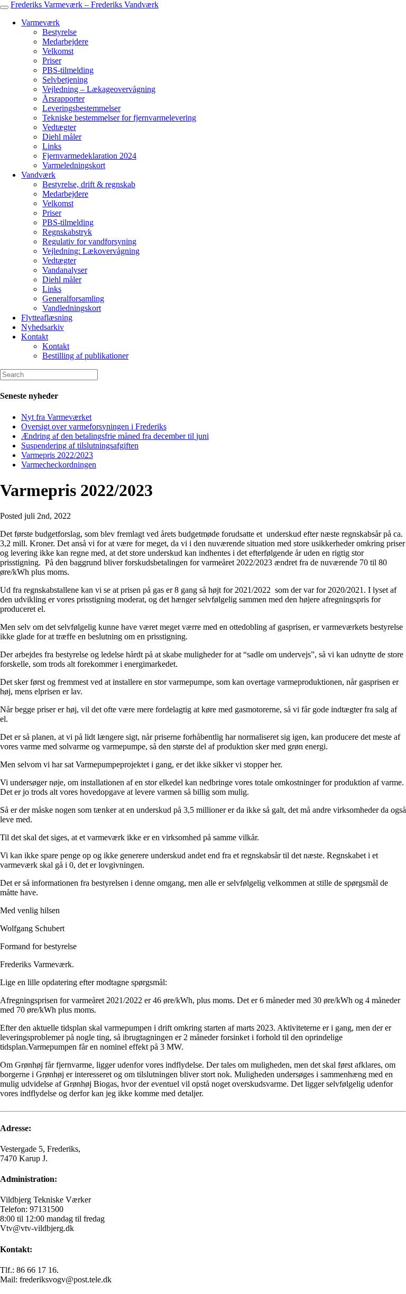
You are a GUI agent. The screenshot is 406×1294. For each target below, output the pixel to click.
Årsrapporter (63, 98)
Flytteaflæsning (46, 317)
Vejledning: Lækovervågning (91, 250)
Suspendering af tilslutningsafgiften (80, 445)
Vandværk (38, 174)
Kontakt (34, 336)
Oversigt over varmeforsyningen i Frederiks (94, 426)
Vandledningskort (71, 308)
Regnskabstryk (67, 231)
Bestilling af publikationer (85, 355)
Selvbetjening (65, 79)
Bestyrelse (59, 31)
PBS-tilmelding (68, 70)
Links (51, 146)
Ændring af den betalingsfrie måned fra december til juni (115, 436)
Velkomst (57, 51)
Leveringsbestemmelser (81, 108)
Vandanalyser (64, 269)
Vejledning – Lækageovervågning (98, 89)
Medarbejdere (65, 41)
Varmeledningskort (73, 165)
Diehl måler (61, 136)
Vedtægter (59, 127)
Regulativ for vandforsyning (89, 241)
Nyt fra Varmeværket (56, 416)
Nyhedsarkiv (42, 327)
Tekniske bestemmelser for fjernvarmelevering (119, 117)
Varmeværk (40, 22)
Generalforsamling (73, 298)
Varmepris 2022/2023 (57, 455)
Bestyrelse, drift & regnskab (88, 184)
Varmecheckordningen (58, 464)
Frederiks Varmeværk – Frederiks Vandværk (85, 4)
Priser (51, 60)
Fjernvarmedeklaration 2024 (89, 155)
